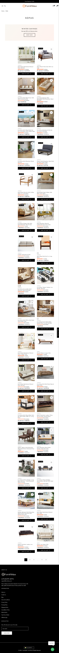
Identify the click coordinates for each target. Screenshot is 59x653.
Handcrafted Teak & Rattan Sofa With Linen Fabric (44, 193)
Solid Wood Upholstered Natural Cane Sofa (44, 513)
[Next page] (46, 559)
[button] (21, 69)
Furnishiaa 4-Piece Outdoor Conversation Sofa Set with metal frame (45, 481)
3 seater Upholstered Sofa (24, 254)
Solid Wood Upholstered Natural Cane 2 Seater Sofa (25, 353)
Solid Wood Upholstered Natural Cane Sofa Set (25, 67)
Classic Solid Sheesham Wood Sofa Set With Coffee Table (45, 162)
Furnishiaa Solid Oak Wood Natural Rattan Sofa (45, 385)
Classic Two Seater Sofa (42, 544)
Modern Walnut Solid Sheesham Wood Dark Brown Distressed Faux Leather (26, 449)
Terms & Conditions (5, 599)
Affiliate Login (4, 617)
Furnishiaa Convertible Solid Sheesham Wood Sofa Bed (24, 290)
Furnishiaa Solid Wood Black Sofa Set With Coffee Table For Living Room (26, 416)
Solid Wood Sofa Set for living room (44, 257)
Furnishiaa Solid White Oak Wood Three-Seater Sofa (26, 321)
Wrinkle (38, 351)
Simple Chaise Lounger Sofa (44, 353)
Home (2, 11)
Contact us (3, 594)
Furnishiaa (20, 65)
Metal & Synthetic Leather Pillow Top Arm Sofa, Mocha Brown (45, 416)
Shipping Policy (4, 607)
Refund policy (4, 612)
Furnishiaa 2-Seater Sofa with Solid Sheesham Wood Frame (25, 224)
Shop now (29, 35)
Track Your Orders (5, 615)
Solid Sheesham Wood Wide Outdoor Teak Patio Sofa (44, 448)
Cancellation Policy (5, 610)
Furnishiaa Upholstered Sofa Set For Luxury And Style (44, 131)
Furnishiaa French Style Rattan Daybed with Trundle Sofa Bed (44, 322)
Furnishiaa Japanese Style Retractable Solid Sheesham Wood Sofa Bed (45, 99)
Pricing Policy (4, 605)
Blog (2, 597)
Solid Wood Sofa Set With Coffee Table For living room (26, 193)
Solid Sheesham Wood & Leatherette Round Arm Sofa (44, 224)
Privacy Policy (4, 602)
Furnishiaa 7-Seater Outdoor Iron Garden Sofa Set (45, 288)
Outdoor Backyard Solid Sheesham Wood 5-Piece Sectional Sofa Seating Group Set (26, 513)
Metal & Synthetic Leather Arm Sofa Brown (25, 545)
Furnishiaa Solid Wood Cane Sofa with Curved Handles (26, 98)
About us (3, 592)
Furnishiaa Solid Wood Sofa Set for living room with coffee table (26, 131)
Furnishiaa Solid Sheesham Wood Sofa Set (26, 162)
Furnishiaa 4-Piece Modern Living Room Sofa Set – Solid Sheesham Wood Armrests (26, 481)
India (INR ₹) (29, 647)
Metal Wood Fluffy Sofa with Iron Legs (45, 67)
